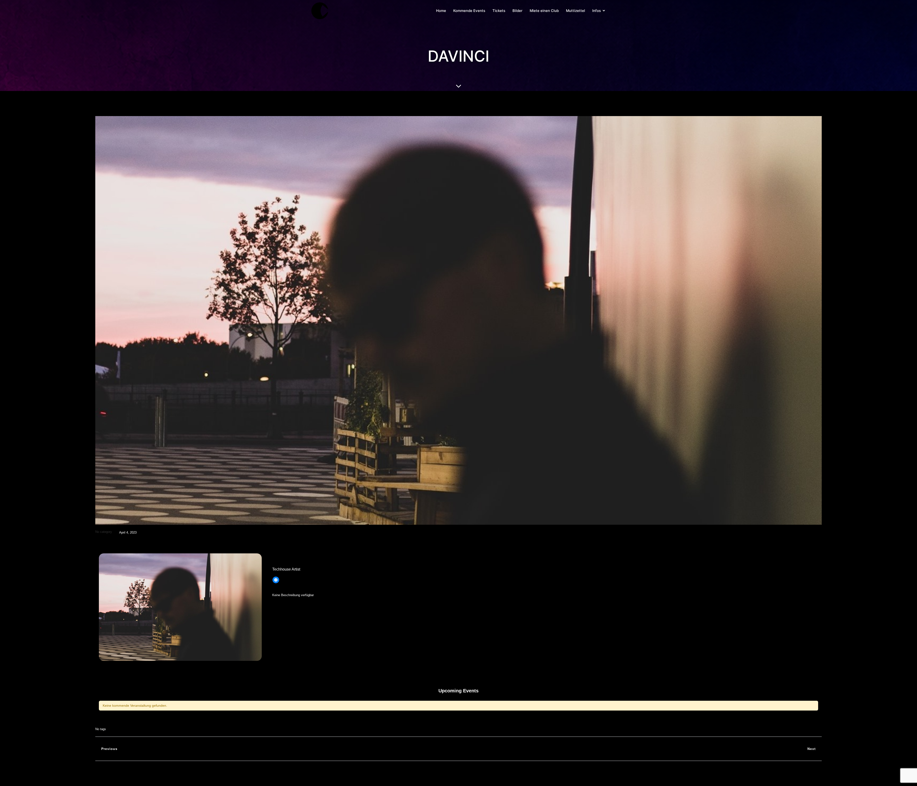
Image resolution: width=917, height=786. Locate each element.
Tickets (498, 10)
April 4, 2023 (128, 532)
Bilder (517, 10)
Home (441, 10)
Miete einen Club (544, 10)
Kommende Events (469, 10)
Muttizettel (575, 10)
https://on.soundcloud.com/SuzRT (312, 579)
